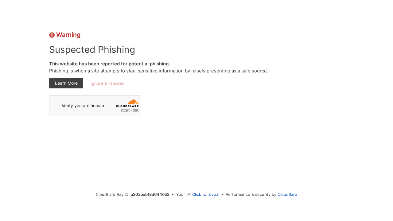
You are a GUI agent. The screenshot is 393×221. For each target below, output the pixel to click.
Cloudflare (287, 194)
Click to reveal (205, 194)
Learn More (66, 83)
